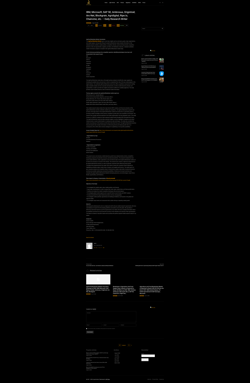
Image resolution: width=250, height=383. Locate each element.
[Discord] (96, 247)
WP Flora (108, 379)
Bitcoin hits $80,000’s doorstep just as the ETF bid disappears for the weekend (149, 79)
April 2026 (117, 360)
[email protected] (111, 178)
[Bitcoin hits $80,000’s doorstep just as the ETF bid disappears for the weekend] (161, 80)
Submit (145, 359)
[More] (126, 25)
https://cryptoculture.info (98, 245)
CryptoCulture (96, 379)
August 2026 (117, 353)
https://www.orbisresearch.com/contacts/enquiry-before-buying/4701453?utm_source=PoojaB (108, 180)
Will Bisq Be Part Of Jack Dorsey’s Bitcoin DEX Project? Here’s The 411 (149, 265)
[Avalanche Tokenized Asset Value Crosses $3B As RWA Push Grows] (161, 73)
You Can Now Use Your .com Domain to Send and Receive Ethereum (99, 265)
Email (142, 353)
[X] (163, 3)
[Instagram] (160, 3)
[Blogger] (94, 247)
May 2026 (117, 358)
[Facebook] (98, 247)
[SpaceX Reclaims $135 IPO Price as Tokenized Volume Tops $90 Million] (161, 67)
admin (95, 243)
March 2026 (117, 362)
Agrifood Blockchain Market (94, 41)
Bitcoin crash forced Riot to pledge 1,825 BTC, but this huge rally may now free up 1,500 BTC (149, 60)
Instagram (124, 345)
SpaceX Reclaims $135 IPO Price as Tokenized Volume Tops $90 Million (148, 66)
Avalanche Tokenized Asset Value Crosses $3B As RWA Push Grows (148, 73)
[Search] (162, 28)
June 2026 (117, 357)
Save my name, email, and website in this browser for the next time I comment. (101, 328)
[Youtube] (103, 247)
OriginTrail (89, 22)
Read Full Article (90, 237)
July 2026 (117, 355)
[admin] (89, 246)
